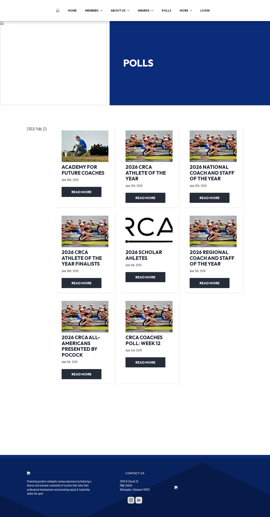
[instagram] (131, 500)
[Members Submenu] (103, 10)
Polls (166, 10)
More (184, 10)
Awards (144, 10)
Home (72, 10)
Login (205, 10)
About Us (118, 10)
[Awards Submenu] (154, 10)
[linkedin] (138, 500)
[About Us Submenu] (130, 10)
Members (92, 10)
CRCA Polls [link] (37, 129)
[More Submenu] (192, 10)
